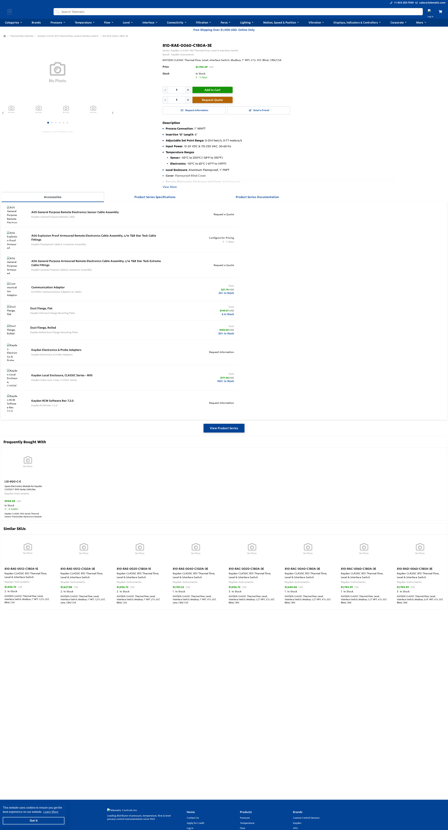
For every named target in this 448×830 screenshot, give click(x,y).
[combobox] (238, 11)
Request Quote (212, 100)
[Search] (57, 12)
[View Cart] (440, 12)
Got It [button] (34, 820)
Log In (190, 828)
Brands (297, 812)
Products (246, 812)
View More (170, 187)
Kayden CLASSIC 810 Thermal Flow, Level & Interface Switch (204, 50)
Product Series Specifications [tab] (155, 197)
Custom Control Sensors (306, 817)
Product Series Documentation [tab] (257, 197)
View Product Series (224, 428)
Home (191, 812)
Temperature (247, 823)
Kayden (297, 823)
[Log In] (430, 12)
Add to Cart (212, 90)
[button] (13, 23)
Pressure (245, 817)
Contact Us (193, 817)
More (420, 22)
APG (295, 828)
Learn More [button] (50, 812)
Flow (242, 828)
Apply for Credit (195, 823)
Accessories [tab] (52, 197)
